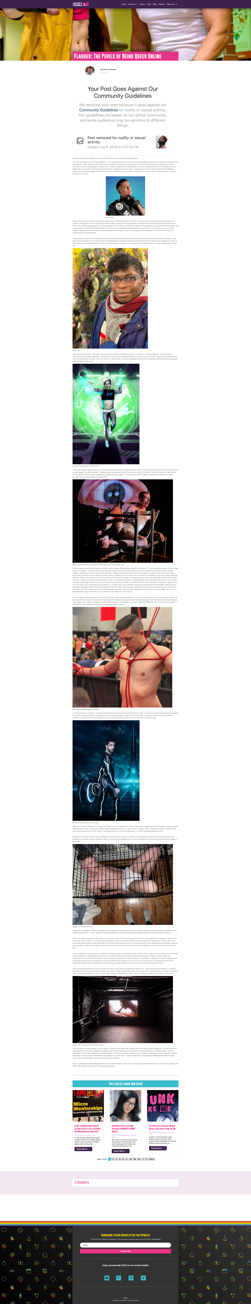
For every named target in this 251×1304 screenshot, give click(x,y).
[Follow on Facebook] (118, 1278)
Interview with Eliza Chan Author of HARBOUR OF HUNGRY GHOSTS (123, 1129)
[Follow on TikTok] (143, 1278)
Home (124, 4)
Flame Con (171, 4)
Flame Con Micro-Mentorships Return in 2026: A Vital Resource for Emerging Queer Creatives (88, 1129)
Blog (154, 4)
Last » (152, 1159)
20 (135, 1159)
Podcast (162, 4)
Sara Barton (81, 1135)
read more (81, 1149)
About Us (132, 4)
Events (142, 4)
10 (130, 1159)
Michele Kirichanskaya (122, 1135)
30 (139, 1159)
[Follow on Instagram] (131, 1278)
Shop (149, 4)
